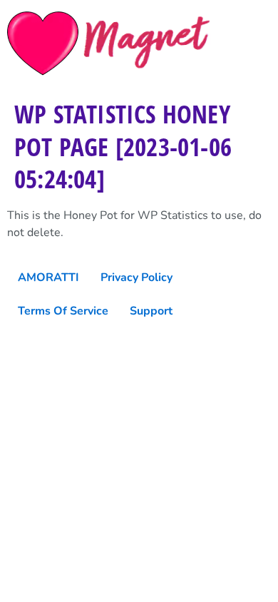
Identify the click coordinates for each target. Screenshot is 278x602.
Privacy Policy (137, 277)
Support (151, 311)
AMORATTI (48, 277)
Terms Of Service (63, 311)
